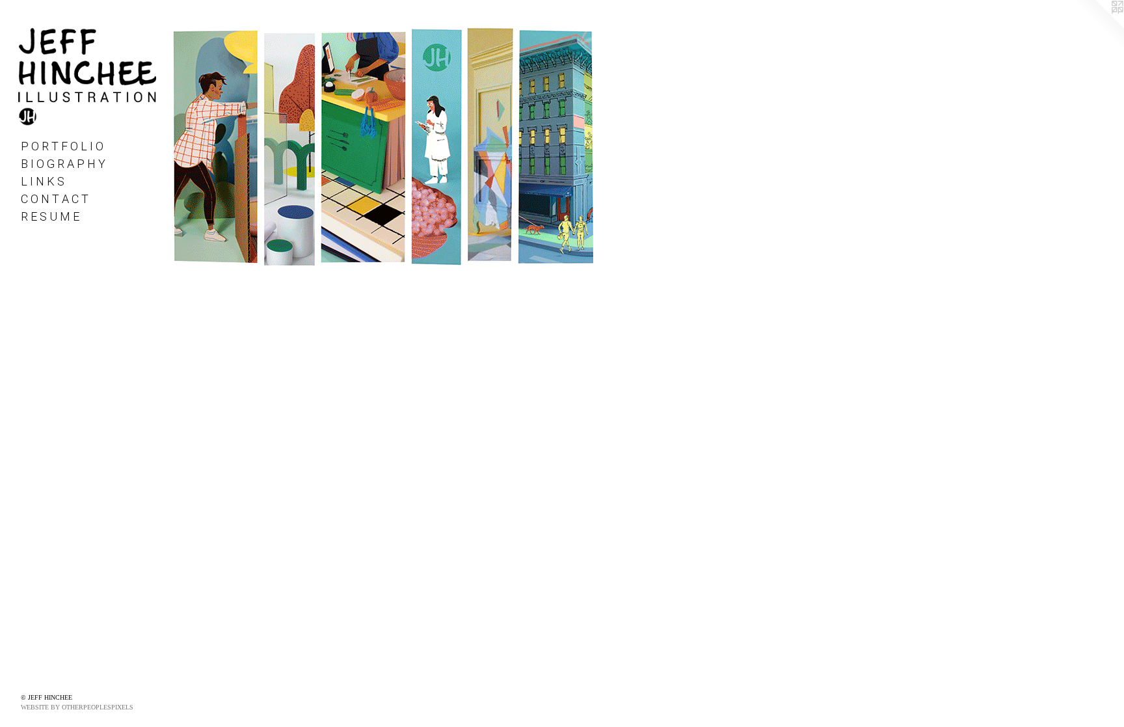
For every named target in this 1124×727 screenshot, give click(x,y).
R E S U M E (50, 216)
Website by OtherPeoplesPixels (77, 707)
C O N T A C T (54, 199)
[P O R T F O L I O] (383, 146)
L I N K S (42, 181)
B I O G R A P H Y (63, 164)
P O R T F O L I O (62, 146)
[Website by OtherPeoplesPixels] (1098, 26)
